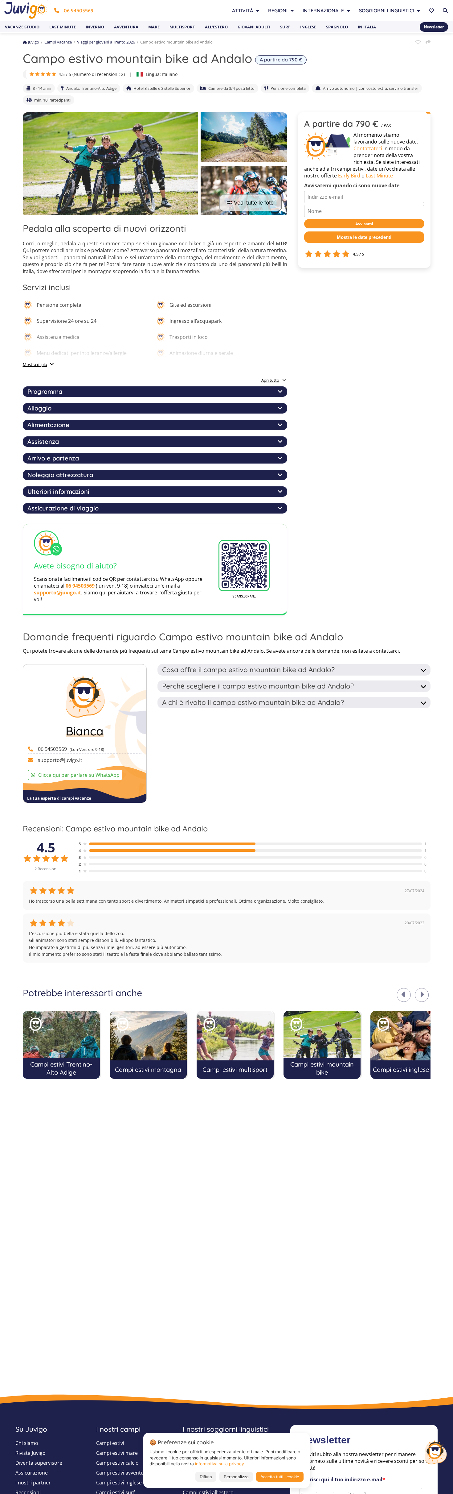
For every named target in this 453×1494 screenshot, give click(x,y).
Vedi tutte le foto (254, 203)
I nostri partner (33, 1482)
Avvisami (364, 224)
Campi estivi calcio (117, 1462)
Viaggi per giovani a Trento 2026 (106, 42)
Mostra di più (35, 364)
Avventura (126, 27)
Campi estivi (110, 1443)
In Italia (367, 27)
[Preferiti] (432, 10)
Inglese (308, 27)
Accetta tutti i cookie (279, 1476)
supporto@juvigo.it (57, 592)
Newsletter (434, 27)
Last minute (62, 27)
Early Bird (349, 175)
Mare (154, 27)
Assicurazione (31, 1472)
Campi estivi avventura (122, 1472)
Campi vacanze (58, 42)
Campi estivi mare (117, 1453)
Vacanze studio (22, 27)
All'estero (216, 27)
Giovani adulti (254, 27)
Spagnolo (337, 27)
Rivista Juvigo (30, 1453)
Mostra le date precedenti (364, 237)
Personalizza (236, 1476)
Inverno (95, 27)
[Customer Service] (435, 1452)
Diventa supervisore (38, 1462)
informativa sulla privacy (219, 1463)
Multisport (182, 27)
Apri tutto (270, 380)
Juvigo (33, 42)
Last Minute (379, 175)
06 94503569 (78, 10)
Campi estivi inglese (119, 1482)
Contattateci (367, 148)
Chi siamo (26, 1443)
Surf (285, 27)
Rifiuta (206, 1476)
